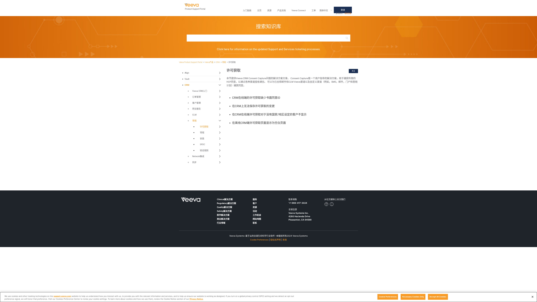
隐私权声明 (275, 240)
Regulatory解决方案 (226, 203)
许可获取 (232, 62)
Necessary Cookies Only (413, 297)
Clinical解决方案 (225, 199)
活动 (255, 211)
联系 (255, 223)
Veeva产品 (209, 62)
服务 (255, 199)
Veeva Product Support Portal (190, 62)
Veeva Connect (299, 10)
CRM (218, 62)
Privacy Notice (196, 299)
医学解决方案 (223, 215)
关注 (353, 71)
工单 (314, 10)
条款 (285, 240)
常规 (224, 62)
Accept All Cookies (437, 297)
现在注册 (348, 13)
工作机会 (257, 215)
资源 (255, 207)
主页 (259, 10)
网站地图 (257, 219)
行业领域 (221, 223)
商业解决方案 (223, 219)
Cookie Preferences (388, 297)
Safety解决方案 (224, 211)
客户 (255, 203)
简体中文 (324, 10)
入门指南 (247, 10)
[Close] (532, 297)
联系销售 (292, 199)
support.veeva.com (62, 296)
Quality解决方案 (224, 207)
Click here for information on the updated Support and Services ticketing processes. (268, 49)
